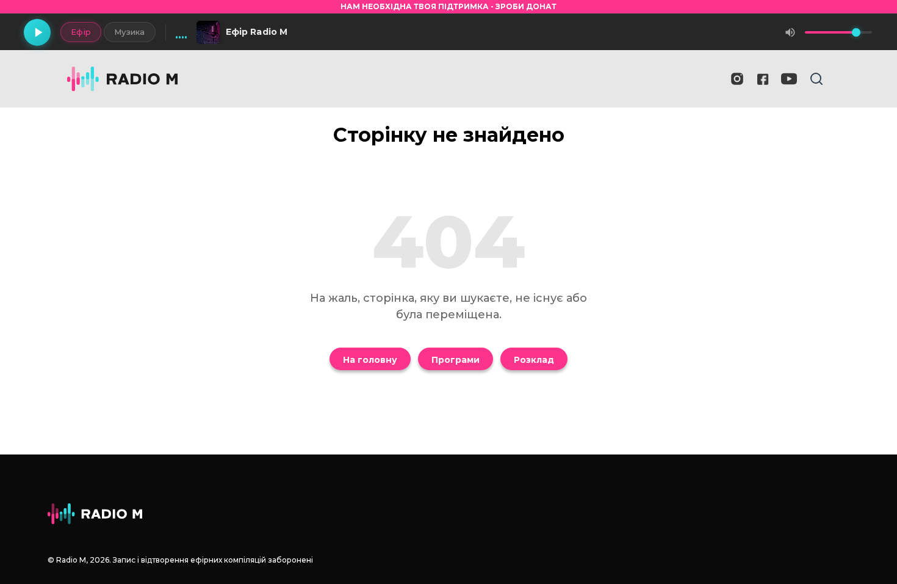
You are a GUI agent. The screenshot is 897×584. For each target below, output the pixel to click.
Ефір (81, 32)
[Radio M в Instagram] (737, 79)
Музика (129, 32)
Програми (455, 359)
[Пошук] (816, 78)
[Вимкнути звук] (790, 32)
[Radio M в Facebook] (763, 79)
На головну (370, 359)
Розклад (534, 359)
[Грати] (37, 32)
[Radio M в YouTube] (789, 79)
